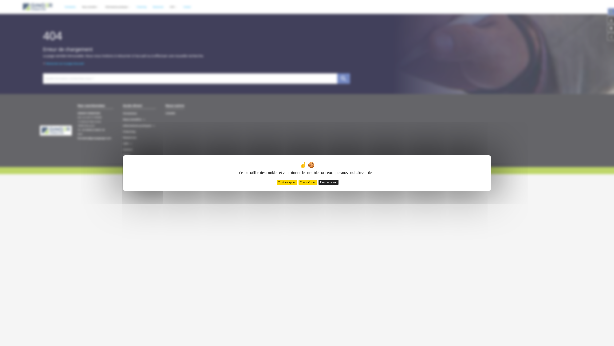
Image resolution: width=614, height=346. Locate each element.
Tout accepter (286, 182)
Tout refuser (307, 182)
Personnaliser (328, 182)
